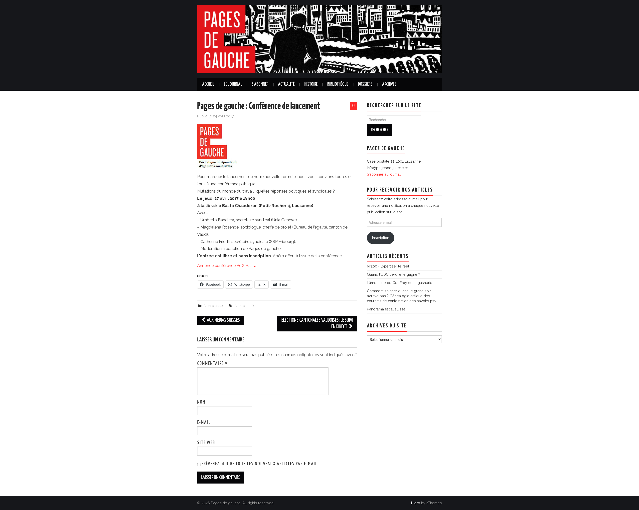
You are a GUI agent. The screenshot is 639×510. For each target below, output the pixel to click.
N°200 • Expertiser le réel (388, 266)
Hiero (415, 503)
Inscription (380, 238)
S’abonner (260, 84)
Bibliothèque (337, 84)
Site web (206, 443)
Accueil (208, 84)
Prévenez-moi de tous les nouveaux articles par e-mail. (260, 464)
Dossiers (365, 84)
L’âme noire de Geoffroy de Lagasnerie (399, 282)
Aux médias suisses (223, 320)
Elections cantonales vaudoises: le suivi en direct (317, 323)
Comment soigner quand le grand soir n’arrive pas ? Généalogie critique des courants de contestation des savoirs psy (401, 296)
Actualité (286, 84)
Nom (201, 402)
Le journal (233, 84)
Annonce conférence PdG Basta (226, 265)
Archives (389, 84)
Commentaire (212, 363)
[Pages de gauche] (319, 38)
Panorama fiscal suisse (386, 309)
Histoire (311, 84)
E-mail (203, 422)
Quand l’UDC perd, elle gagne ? (393, 274)
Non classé (213, 305)
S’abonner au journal (384, 174)
